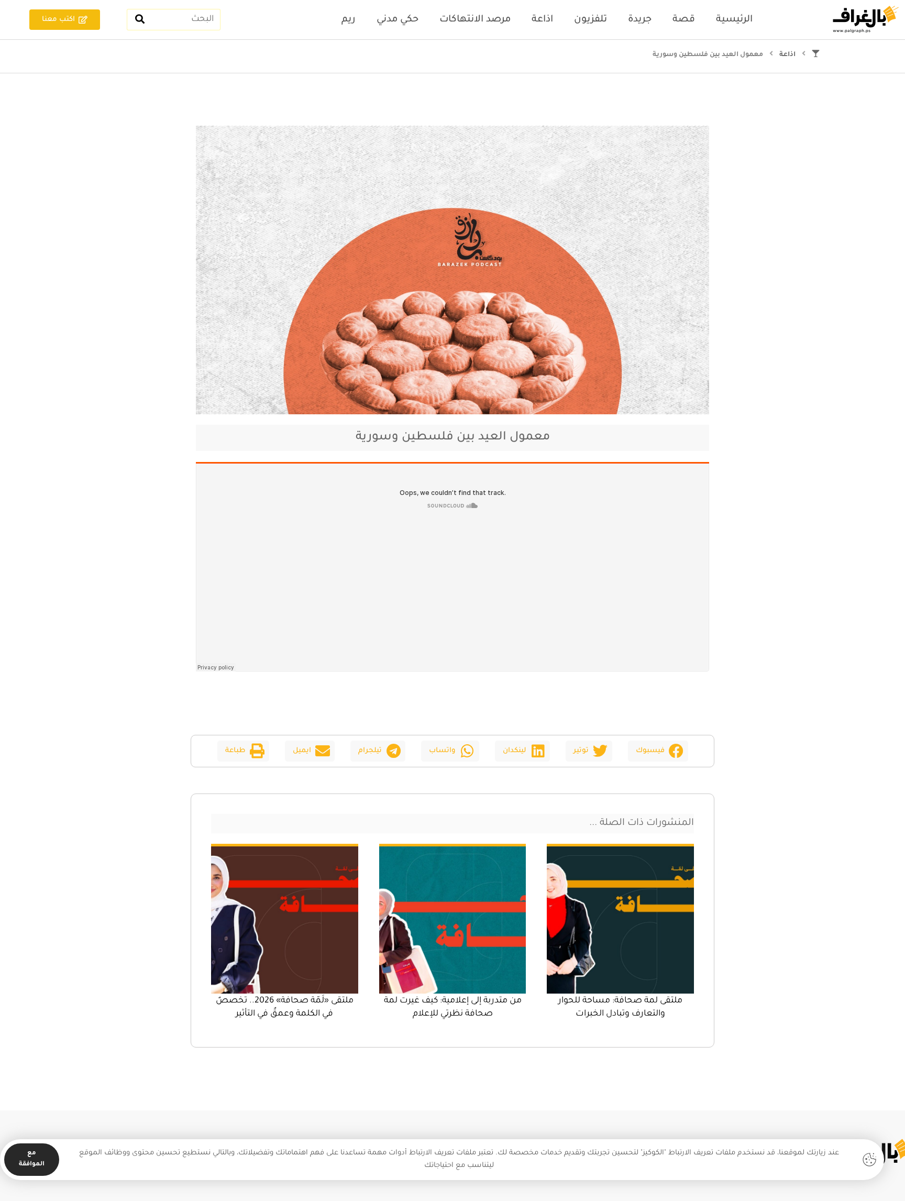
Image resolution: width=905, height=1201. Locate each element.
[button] (658, 751)
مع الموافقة (32, 1159)
